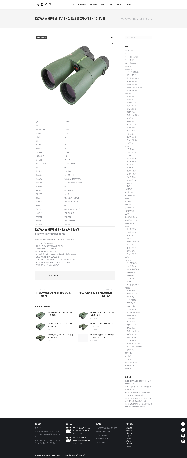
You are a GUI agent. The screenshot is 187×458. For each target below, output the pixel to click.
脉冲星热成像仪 (132, 278)
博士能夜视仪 (131, 158)
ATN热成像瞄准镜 (133, 269)
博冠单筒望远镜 (132, 75)
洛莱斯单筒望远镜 (131, 217)
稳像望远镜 (131, 121)
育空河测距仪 (131, 248)
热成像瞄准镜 (131, 334)
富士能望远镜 (131, 109)
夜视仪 (127, 146)
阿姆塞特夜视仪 (132, 180)
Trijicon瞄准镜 (131, 309)
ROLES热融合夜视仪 (131, 57)
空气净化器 (129, 353)
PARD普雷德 (131, 272)
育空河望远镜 (131, 124)
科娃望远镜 (131, 118)
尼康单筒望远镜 (132, 81)
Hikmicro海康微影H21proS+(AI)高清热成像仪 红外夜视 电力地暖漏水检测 (138, 399)
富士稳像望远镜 (130, 195)
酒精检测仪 (129, 368)
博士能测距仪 (131, 229)
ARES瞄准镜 (131, 290)
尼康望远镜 (131, 112)
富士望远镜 (129, 192)
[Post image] (40, 315)
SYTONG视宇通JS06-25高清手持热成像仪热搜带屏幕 (138, 388)
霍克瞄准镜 (131, 350)
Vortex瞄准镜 (129, 60)
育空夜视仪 (129, 359)
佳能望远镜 (131, 96)
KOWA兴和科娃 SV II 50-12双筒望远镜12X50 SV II (102, 313)
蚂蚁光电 (129, 428)
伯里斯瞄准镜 (131, 315)
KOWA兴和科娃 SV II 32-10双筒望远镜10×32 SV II (60, 336)
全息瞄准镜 (131, 322)
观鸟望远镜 (131, 134)
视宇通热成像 (131, 282)
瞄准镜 (127, 288)
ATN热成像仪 (131, 266)
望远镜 (128, 438)
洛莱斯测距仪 (129, 223)
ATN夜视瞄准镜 (132, 294)
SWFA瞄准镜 (131, 306)
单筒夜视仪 (129, 66)
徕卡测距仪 (131, 238)
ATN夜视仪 (130, 149)
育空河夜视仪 (131, 174)
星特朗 (129, 186)
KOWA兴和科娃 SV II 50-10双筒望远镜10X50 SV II (60, 313)
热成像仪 (128, 260)
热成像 (127, 257)
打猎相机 (128, 201)
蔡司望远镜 (131, 131)
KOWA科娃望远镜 (41, 37)
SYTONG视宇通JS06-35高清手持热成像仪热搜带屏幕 (138, 382)
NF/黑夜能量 (129, 50)
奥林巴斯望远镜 (132, 106)
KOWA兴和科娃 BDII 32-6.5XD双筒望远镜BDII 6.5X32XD (102, 336)
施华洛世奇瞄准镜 (133, 331)
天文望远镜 (129, 183)
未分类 (127, 214)
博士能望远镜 (131, 103)
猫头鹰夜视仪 (131, 171)
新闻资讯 (128, 205)
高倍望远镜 (131, 143)
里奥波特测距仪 (132, 254)
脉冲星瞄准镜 (131, 340)
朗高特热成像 (129, 211)
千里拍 (129, 155)
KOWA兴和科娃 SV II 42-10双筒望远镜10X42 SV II (60, 325)
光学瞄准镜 (131, 319)
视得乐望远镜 (131, 137)
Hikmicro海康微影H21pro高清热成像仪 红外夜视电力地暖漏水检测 (137, 394)
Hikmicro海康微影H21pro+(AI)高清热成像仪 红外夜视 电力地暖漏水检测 (138, 405)
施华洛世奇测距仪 (133, 242)
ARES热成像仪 (132, 263)
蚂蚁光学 (129, 430)
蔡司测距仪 (131, 251)
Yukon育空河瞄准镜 (133, 312)
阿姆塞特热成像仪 (133, 285)
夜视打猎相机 (131, 161)
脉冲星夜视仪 (131, 177)
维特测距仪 (131, 245)
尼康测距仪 (131, 235)
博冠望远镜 (131, 99)
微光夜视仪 (129, 198)
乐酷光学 (129, 433)
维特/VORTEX (131, 337)
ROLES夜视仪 (131, 152)
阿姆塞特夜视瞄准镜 (133, 343)
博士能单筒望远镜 (133, 78)
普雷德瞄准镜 (129, 208)
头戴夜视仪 (129, 189)
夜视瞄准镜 (131, 164)
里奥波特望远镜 (132, 140)
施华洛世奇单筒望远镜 (134, 87)
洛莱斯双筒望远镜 (131, 220)
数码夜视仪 (131, 168)
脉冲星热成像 (129, 365)
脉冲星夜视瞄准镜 (131, 362)
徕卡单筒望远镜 (132, 84)
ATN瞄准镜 (130, 297)
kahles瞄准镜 (131, 300)
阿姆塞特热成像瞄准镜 (134, 347)
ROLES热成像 (129, 54)
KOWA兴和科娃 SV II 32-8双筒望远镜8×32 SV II (102, 325)
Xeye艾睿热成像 (130, 63)
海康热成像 (131, 275)
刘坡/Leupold (131, 325)
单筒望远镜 (129, 69)
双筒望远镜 (129, 94)
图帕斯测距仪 (131, 232)
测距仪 (127, 226)
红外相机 (128, 356)
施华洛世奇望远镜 (133, 115)
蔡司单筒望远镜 (132, 91)
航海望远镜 (131, 128)
